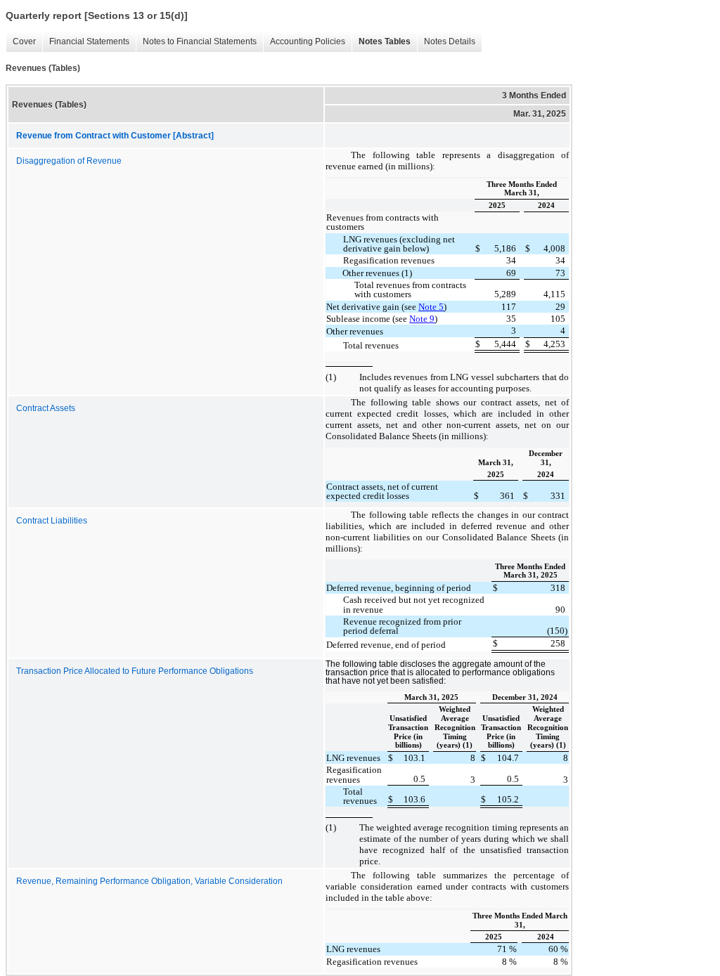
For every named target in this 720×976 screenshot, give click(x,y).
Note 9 (422, 318)
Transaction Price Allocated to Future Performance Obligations (134, 671)
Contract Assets (45, 408)
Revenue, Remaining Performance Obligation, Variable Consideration (149, 881)
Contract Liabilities (51, 520)
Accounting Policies (307, 41)
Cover (24, 41)
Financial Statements (89, 41)
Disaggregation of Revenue (69, 161)
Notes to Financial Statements (200, 41)
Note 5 (431, 306)
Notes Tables (385, 41)
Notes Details (449, 41)
